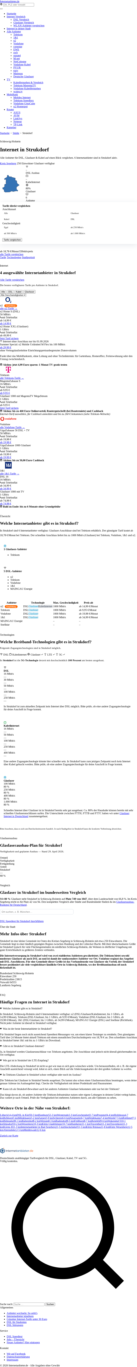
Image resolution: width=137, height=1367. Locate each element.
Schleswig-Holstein (10, 141)
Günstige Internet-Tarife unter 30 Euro (27, 1319)
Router (10, 109)
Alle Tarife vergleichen (12, 279)
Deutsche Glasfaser (23, 76)
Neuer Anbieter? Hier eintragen (23, 1342)
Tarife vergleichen (12, 240)
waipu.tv (18, 91)
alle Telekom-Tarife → (12, 378)
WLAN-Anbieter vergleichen (28, 25)
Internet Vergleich (16, 16)
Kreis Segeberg (8, 163)
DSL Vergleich (21, 19)
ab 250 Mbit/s (77, 227)
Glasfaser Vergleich (23, 22)
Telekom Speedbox (23, 100)
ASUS (16, 112)
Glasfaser (75, 213)
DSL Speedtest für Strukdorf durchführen (22, 921)
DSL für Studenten (17, 1322)
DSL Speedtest (14, 1336)
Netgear (17, 121)
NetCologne (19, 61)
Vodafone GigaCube (24, 103)
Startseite (11, 13)
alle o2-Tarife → (8, 308)
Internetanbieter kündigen (20, 1316)
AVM (16, 115)
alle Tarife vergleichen (11, 254)
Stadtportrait (28, 257)
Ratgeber (11, 127)
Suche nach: (6, 1304)
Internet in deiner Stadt (19, 28)
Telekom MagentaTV (24, 85)
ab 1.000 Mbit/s (78, 233)
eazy (15, 70)
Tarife (3, 257)
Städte (16, 133)
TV (8, 79)
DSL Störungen (15, 1325)
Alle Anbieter (14, 31)
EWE (16, 49)
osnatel (17, 55)
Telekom (18, 34)
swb (15, 52)
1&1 (15, 37)
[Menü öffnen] (1, 8)
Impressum (12, 1359)
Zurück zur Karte (9, 1135)
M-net (16, 58)
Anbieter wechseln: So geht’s (22, 1313)
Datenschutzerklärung (18, 1356)
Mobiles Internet (22, 97)
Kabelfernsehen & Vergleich (28, 82)
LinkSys (17, 118)
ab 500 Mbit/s (10, 233)
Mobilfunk (12, 94)
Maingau (18, 73)
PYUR (17, 67)
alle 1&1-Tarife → (9, 473)
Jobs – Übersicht (15, 1339)
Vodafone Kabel (22, 64)
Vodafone (18, 43)
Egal (6, 227)
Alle (6, 213)
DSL (73, 219)
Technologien (14, 257)
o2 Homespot (20, 106)
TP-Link (17, 124)
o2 (14, 40)
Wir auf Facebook (16, 1353)
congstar (17, 46)
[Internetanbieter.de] (16, 1152)
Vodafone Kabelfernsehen (27, 88)
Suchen (50, 1304)
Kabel (6, 219)
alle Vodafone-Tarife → (12, 427)
